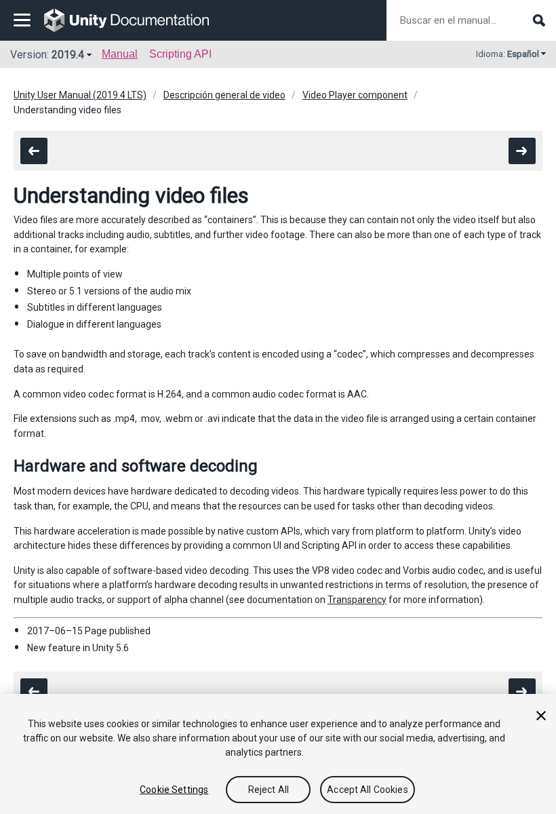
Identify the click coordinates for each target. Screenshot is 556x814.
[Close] (541, 716)
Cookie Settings (174, 789)
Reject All (268, 789)
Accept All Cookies (367, 789)
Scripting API (180, 54)
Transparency (356, 599)
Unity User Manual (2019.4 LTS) (80, 95)
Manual (120, 54)
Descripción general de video (224, 95)
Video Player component (355, 95)
